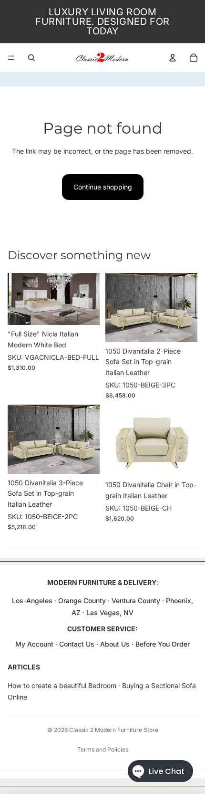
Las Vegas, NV (109, 612)
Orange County (82, 600)
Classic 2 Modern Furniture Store (113, 729)
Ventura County (136, 600)
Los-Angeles (32, 600)
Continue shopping (102, 187)
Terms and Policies (102, 749)
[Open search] (31, 57)
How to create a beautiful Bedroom (62, 685)
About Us (116, 644)
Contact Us (76, 644)
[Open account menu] (172, 57)
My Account (34, 644)
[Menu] (11, 58)
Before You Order (162, 644)
